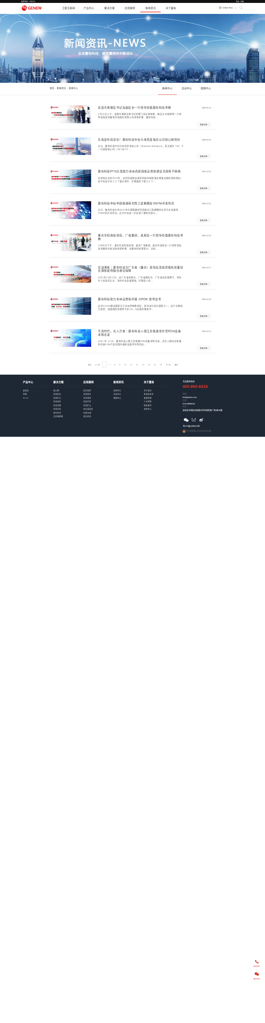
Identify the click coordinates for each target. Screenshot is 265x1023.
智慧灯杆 (98, 399)
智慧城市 (68, 399)
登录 (237, 1)
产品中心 (89, 8)
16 (161, 365)
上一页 (97, 365)
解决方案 (109, 8)
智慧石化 (68, 406)
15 (155, 365)
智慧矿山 (68, 395)
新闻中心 (167, 88)
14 (149, 365)
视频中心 (206, 88)
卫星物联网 (68, 414)
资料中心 (159, 406)
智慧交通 (98, 410)
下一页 (168, 365)
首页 (52, 88)
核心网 (68, 388)
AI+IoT (38, 395)
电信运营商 (98, 406)
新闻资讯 (150, 8)
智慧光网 (68, 403)
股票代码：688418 (28, 1)
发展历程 (159, 395)
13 (143, 365)
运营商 (38, 388)
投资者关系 (159, 391)
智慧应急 (68, 391)
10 (125, 365)
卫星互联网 (68, 8)
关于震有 (171, 8)
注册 (242, 1)
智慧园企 (98, 391)
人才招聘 (159, 399)
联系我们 (159, 403)
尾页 (176, 365)
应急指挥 (98, 388)
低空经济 (68, 410)
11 (131, 365)
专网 (38, 391)
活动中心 (187, 88)
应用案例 (130, 8)
